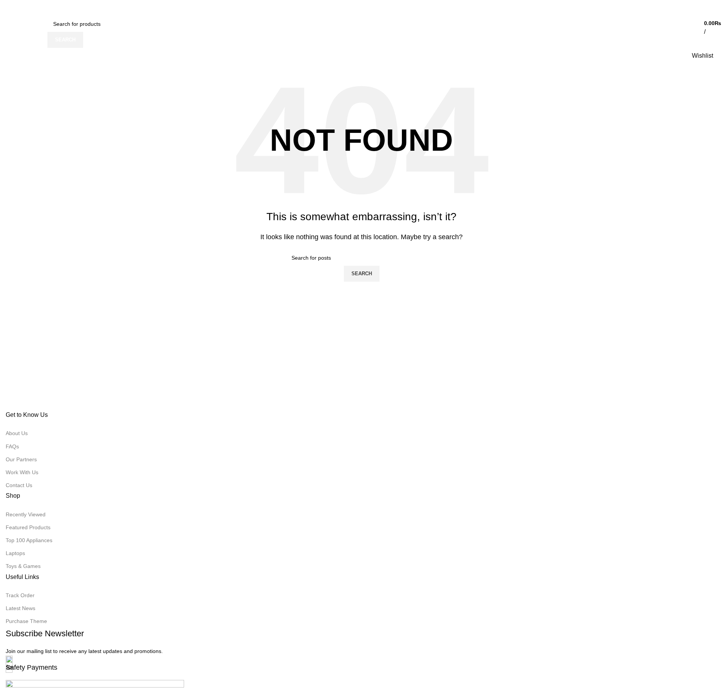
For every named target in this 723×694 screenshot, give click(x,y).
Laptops (15, 553)
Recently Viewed (26, 514)
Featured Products (28, 527)
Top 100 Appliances (29, 540)
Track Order (20, 595)
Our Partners (21, 459)
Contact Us (19, 485)
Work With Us (22, 472)
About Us (17, 433)
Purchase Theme (26, 621)
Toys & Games (23, 566)
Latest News (20, 608)
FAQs (12, 446)
